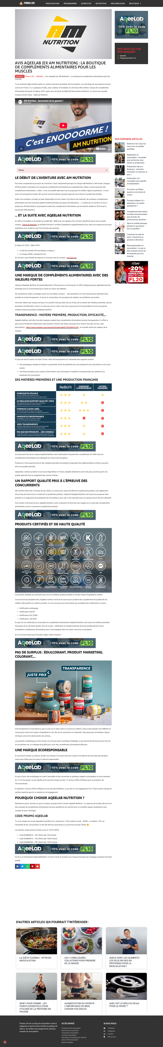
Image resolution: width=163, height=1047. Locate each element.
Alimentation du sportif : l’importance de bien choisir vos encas (80, 1006)
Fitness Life (29, 76)
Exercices (86, 3)
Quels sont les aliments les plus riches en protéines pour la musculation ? (124, 962)
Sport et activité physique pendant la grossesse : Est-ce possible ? (137, 226)
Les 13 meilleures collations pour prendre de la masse (79, 960)
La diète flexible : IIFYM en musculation (35, 959)
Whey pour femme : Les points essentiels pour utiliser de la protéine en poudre (35, 1007)
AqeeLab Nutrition (29, 225)
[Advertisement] (63, 893)
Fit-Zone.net (72, 258)
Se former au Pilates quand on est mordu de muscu (136, 192)
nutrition (101, 3)
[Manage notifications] (5, 1042)
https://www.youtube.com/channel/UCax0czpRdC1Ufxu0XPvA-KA (52, 327)
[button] (17, 866)
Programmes (70, 3)
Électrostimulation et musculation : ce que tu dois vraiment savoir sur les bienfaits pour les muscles (136, 250)
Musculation (52, 3)
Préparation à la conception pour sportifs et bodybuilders (136, 181)
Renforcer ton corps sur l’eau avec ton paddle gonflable (136, 146)
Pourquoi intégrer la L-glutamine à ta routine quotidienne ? (136, 203)
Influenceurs (118, 3)
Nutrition (39, 76)
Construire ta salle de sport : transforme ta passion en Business (135, 237)
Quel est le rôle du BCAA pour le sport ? (124, 1005)
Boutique (134, 3)
